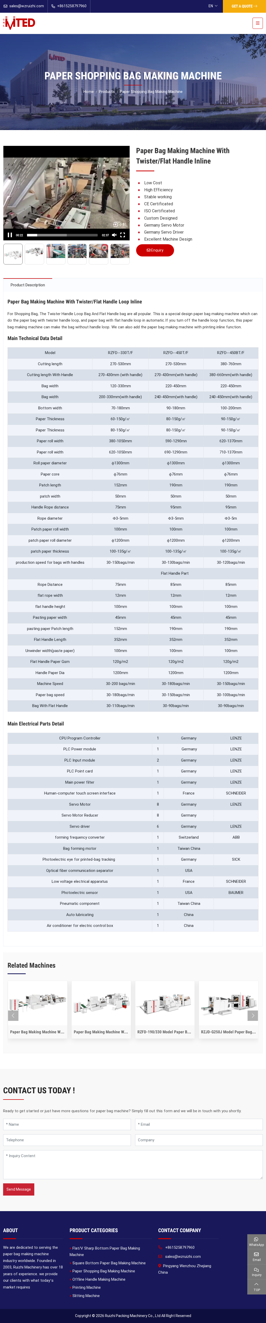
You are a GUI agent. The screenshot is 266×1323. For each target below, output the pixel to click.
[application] (66, 193)
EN (211, 6)
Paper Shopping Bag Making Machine (103, 1271)
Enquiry (156, 250)
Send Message (18, 1189)
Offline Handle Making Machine (98, 1279)
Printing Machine (86, 1287)
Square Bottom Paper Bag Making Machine (109, 1263)
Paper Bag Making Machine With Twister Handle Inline (119, 1031)
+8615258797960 (72, 6)
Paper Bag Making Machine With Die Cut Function (52, 1031)
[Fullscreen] (122, 235)
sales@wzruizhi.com (26, 6)
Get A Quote (242, 6)
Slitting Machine (86, 1295)
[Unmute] (114, 235)
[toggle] (257, 23)
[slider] (62, 235)
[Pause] (10, 235)
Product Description (28, 285)
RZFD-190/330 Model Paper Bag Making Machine (178, 1031)
